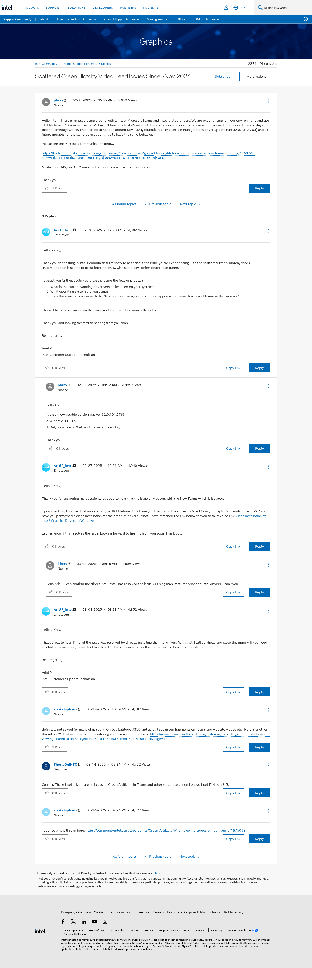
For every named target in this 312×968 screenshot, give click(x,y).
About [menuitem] (44, 19)
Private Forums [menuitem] (206, 19)
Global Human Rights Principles (183, 946)
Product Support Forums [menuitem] (120, 19)
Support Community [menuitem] (17, 19)
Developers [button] (103, 7)
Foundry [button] (151, 7)
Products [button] (30, 7)
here (158, 872)
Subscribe (222, 76)
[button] (268, 101)
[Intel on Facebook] (62, 922)
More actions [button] (256, 76)
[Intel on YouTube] (94, 922)
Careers (158, 912)
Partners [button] (128, 7)
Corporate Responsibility (186, 912)
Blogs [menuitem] (182, 19)
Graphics (105, 63)
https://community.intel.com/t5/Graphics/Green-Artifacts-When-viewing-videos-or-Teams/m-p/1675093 (166, 830)
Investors (142, 912)
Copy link (233, 367)
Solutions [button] (77, 7)
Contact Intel (103, 912)
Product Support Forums (78, 63)
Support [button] (53, 7)
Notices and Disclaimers (206, 943)
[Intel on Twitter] (73, 922)
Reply (259, 188)
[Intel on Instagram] (104, 922)
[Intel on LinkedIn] (83, 922)
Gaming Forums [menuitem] (157, 19)
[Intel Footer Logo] (40, 930)
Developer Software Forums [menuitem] (74, 19)
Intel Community (46, 63)
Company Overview (76, 912)
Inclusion (214, 912)
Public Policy (233, 912)
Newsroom (124, 912)
